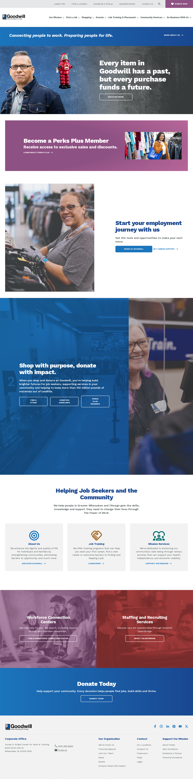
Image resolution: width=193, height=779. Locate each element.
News (101, 757)
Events (101, 761)
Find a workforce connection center (48, 638)
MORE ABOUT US (172, 35)
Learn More (94, 563)
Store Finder (169, 745)
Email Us (62, 750)
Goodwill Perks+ (127, 4)
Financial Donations (172, 757)
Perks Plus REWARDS (98, 402)
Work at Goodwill (134, 249)
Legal (139, 761)
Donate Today (96, 699)
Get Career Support (164, 249)
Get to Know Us (106, 745)
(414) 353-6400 (65, 746)
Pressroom (142, 753)
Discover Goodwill (32, 563)
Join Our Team (105, 753)
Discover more (116, 97)
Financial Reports (107, 749)
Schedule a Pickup (103, 4)
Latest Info (59, 4)
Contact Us (147, 4)
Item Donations (170, 749)
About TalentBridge (148, 639)
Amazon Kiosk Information (112, 766)
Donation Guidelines (64, 401)
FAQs (139, 757)
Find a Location (79, 4)
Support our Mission (157, 563)
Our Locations (144, 745)
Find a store (33, 401)
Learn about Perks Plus (36, 152)
